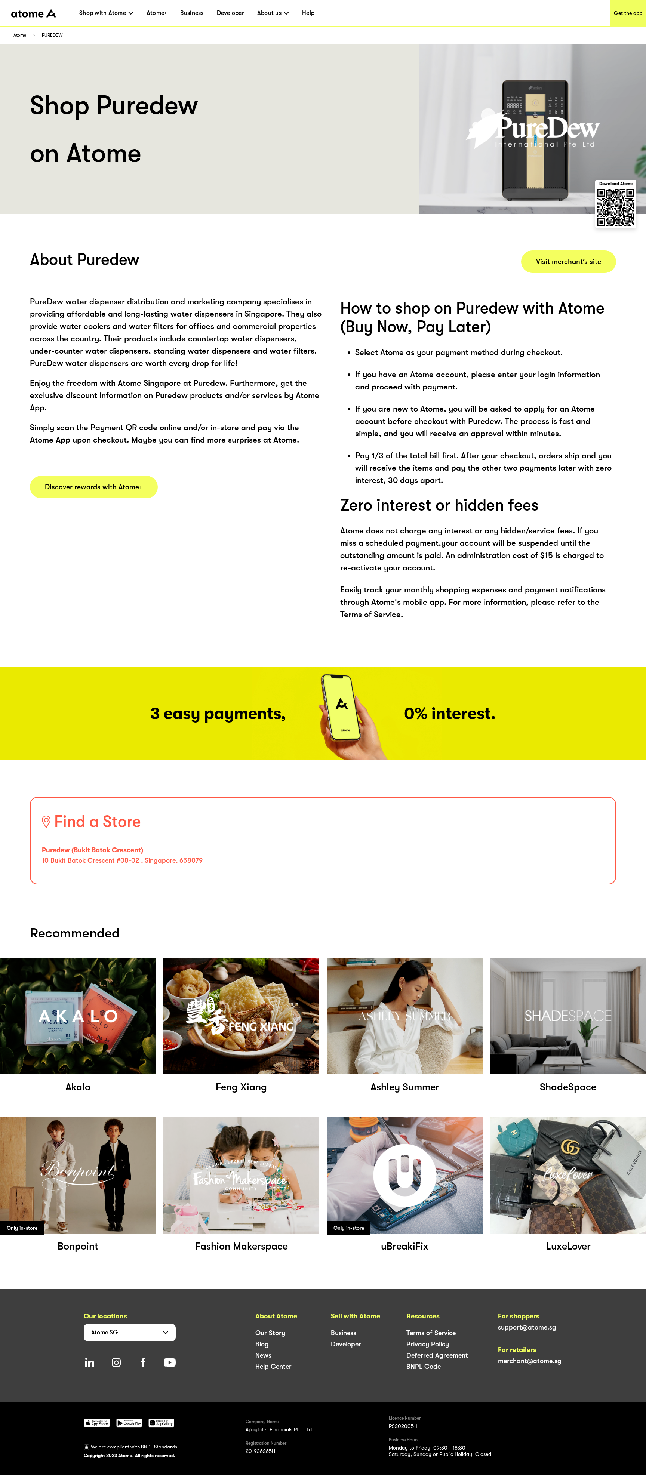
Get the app (628, 13)
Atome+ (157, 13)
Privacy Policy (427, 1344)
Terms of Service (431, 1333)
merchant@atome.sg (530, 1361)
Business (191, 13)
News (263, 1355)
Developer (230, 13)
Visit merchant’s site (568, 262)
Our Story (270, 1333)
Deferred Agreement (437, 1355)
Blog (262, 1344)
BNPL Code (423, 1366)
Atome (19, 35)
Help (308, 13)
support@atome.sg (527, 1327)
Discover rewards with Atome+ (94, 487)
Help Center (273, 1366)
